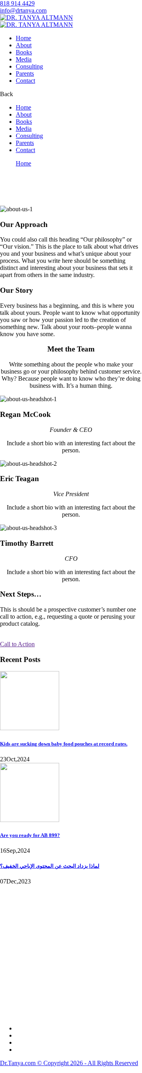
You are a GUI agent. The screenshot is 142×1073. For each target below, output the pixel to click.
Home (23, 38)
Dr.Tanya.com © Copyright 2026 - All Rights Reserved (69, 1063)
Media (24, 59)
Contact (25, 80)
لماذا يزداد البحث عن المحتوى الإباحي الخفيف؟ (49, 866)
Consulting (29, 66)
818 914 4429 (17, 3)
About (24, 45)
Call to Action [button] (17, 644)
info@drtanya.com (23, 10)
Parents (25, 73)
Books (24, 52)
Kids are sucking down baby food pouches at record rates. (63, 744)
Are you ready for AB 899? (30, 835)
